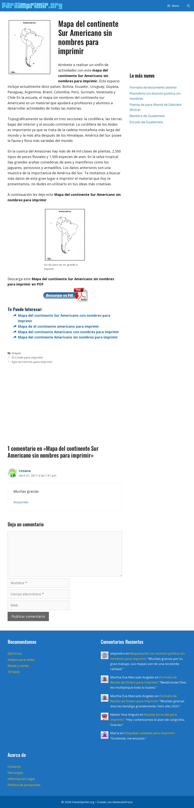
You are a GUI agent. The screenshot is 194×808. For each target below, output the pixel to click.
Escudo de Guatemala (146, 122)
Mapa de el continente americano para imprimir (58, 326)
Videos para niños (21, 659)
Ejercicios (15, 653)
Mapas (16, 353)
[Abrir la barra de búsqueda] (188, 5)
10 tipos (14, 672)
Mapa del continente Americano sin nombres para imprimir (68, 337)
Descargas (15, 772)
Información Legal (21, 779)
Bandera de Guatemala (147, 116)
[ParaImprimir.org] (33, 5)
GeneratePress (122, 802)
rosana (25, 470)
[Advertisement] (65, 398)
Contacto (14, 766)
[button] (173, 5)
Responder (21, 502)
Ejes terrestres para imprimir (32, 362)
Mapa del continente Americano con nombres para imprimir (68, 332)
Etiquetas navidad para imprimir (149, 733)
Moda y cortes (18, 665)
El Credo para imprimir (27, 357)
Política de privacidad (24, 785)
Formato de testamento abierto (153, 87)
